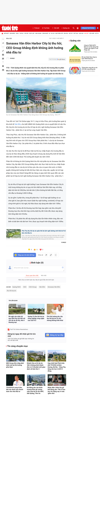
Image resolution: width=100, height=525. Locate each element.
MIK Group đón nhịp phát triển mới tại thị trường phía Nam (15, 365)
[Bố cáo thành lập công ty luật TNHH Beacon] (75, 60)
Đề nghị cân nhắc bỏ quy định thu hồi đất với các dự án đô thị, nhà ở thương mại (17, 319)
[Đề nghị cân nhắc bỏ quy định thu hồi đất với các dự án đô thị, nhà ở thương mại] (17, 309)
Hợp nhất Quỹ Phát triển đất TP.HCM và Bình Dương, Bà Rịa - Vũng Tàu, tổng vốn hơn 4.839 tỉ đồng (57, 367)
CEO (24, 287)
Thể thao (75, 33)
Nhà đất (86, 33)
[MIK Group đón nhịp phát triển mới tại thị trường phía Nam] (15, 355)
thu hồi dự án (11, 291)
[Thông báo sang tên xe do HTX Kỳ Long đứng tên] (75, 70)
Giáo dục (81, 33)
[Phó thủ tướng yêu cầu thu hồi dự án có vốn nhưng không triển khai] (55, 309)
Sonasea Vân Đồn (54, 287)
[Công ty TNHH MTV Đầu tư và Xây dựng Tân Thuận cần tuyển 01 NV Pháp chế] (75, 48)
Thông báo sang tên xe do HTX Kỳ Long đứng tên (89, 68)
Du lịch (52, 33)
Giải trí (70, 33)
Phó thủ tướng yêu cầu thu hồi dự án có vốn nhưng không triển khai (55, 318)
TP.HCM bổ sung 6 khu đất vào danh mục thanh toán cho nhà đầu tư (14, 389)
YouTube (46, 28)
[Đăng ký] (55, 335)
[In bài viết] (3, 70)
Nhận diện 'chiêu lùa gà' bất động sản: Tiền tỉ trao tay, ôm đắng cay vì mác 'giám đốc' (56, 390)
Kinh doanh (38, 33)
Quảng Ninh (16, 287)
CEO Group (33, 287)
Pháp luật (32, 33)
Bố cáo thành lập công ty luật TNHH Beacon (89, 57)
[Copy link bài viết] (50, 255)
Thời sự (21, 33)
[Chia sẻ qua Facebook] (46, 255)
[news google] (57, 59)
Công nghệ (45, 33)
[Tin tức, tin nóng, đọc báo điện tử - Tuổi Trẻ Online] (9, 28)
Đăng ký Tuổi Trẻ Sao (88, 28)
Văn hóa (66, 33)
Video (17, 33)
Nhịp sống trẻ (59, 33)
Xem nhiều (12, 33)
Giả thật (97, 33)
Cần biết (56, 28)
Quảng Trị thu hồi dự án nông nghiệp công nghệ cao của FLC (36, 318)
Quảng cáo (66, 28)
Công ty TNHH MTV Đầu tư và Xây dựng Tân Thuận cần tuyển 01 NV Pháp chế (91, 48)
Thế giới (26, 33)
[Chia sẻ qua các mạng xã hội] (55, 255)
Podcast (36, 28)
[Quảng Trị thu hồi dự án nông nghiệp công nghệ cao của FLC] (36, 309)
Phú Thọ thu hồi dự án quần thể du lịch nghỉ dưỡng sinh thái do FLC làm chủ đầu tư (44, 232)
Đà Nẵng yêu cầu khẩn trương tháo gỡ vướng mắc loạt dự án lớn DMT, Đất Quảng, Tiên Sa (35, 390)
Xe (49, 33)
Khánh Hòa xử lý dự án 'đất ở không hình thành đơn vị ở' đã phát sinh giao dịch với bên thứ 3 (36, 366)
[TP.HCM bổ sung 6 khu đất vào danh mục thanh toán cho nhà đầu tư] (15, 380)
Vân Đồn (18, 124)
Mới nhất (6, 33)
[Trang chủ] (2, 33)
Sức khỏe (91, 33)
